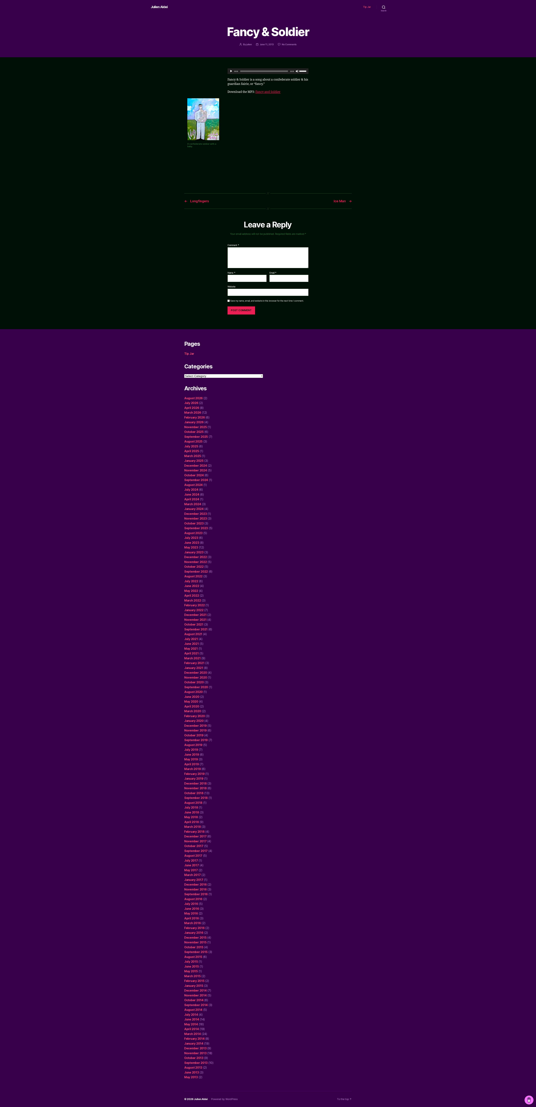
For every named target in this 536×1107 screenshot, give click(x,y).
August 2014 (193, 1010)
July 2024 (191, 489)
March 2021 (192, 658)
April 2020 (191, 706)
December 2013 (195, 1048)
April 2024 (191, 499)
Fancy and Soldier (267, 92)
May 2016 (191, 913)
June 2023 (191, 542)
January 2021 (193, 668)
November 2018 (195, 788)
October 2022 (194, 566)
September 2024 (196, 480)
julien (249, 44)
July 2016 (191, 904)
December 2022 (195, 557)
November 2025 (195, 427)
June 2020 (191, 697)
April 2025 (191, 451)
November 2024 (195, 470)
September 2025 (196, 436)
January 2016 (193, 932)
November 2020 (195, 677)
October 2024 (194, 475)
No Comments (289, 44)
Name (231, 273)
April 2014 (191, 1029)
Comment (233, 245)
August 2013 (193, 1067)
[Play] (231, 71)
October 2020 (194, 682)
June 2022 (191, 586)
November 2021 (195, 619)
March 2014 (192, 1034)
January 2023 (194, 552)
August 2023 (193, 533)
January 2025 (194, 460)
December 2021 (195, 615)
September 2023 (196, 528)
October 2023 (194, 523)
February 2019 (194, 774)
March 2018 (192, 827)
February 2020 (194, 716)
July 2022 (191, 581)
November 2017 (195, 841)
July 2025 (191, 446)
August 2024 (193, 485)
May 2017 (191, 870)
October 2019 (194, 735)
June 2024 (191, 494)
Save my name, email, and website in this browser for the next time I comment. (267, 301)
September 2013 (196, 1063)
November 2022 (195, 562)
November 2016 (195, 889)
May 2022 (191, 591)
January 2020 (194, 721)
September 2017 (196, 851)
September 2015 (196, 952)
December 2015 (195, 937)
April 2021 (191, 653)
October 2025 (194, 432)
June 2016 (191, 908)
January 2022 (194, 610)
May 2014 (191, 1024)
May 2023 (191, 547)
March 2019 (192, 769)
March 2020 (192, 711)
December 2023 (195, 514)
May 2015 (191, 971)
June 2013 (191, 1072)
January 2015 (193, 986)
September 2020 (196, 687)
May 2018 (191, 817)
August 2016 (193, 899)
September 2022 (196, 571)
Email (272, 273)
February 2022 (194, 605)
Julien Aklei (159, 7)
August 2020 (193, 692)
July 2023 (191, 538)
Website (231, 286)
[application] (268, 71)
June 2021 (191, 643)
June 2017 (191, 865)
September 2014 (196, 1005)
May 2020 (191, 701)
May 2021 (191, 648)
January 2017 (193, 880)
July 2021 (191, 639)
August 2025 (193, 441)
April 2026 (191, 408)
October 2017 (193, 846)
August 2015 (193, 957)
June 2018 (191, 812)
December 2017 (195, 836)
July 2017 (191, 860)
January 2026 (194, 422)
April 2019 (191, 764)
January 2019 (193, 778)
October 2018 (194, 793)
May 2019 (191, 759)
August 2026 (193, 398)
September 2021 (196, 629)
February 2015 (194, 981)
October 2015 (193, 947)
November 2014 (195, 995)
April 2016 (191, 918)
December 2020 (195, 672)
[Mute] (297, 71)
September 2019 (196, 740)
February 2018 (194, 831)
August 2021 (193, 634)
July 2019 (191, 749)
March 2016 (192, 923)
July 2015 (191, 961)
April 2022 (191, 595)
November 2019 (195, 730)
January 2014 (193, 1043)
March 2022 (192, 600)
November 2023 (195, 518)
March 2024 (192, 504)
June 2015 (191, 966)
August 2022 (193, 576)
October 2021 (193, 624)
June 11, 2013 (267, 44)
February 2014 (194, 1038)
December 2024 (195, 465)
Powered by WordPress (224, 1099)
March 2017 (192, 875)
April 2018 (191, 822)
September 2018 (196, 798)
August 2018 (193, 802)
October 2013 (193, 1058)
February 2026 (194, 417)
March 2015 (192, 976)
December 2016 (195, 884)
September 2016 (196, 894)
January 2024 (194, 509)
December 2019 (195, 725)
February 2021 (194, 663)
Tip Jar (367, 6)
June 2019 (191, 754)
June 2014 (191, 1019)
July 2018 (191, 807)
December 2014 (195, 990)
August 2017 (193, 855)
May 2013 (191, 1077)
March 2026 (192, 412)
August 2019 (193, 745)
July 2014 (191, 1014)
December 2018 (195, 783)
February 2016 (194, 928)
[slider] (303, 70)
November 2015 (195, 942)
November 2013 (195, 1053)
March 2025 (192, 456)
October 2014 (194, 1000)
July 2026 (191, 403)
